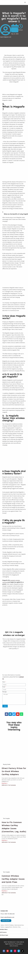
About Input (5, 935)
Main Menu (4, 929)
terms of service (14, 946)
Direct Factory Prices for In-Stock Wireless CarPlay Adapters (14, 771)
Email (3, 686)
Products (4, 932)
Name (3, 681)
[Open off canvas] (25, 2)
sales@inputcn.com (9, 917)
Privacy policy (18, 944)
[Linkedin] (11, 951)
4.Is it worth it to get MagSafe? (12, 375)
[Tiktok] (22, 951)
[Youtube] (7, 951)
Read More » (4, 783)
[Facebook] (4, 951)
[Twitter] (18, 951)
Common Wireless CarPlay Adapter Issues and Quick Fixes (13, 879)
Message (4, 691)
